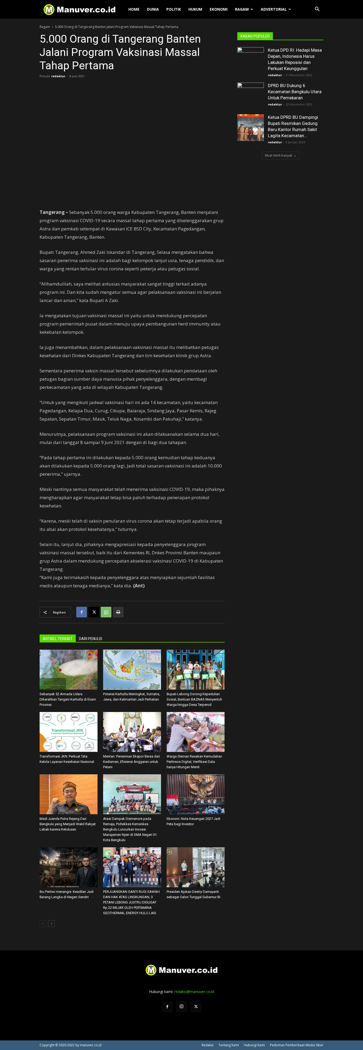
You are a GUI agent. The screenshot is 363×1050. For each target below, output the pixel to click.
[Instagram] (181, 1006)
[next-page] (51, 923)
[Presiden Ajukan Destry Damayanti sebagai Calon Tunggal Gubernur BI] (196, 867)
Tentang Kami (228, 1045)
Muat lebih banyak (278, 155)
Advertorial (274, 9)
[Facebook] (81, 612)
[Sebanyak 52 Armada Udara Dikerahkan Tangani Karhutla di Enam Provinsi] (69, 670)
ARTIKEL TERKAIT (58, 639)
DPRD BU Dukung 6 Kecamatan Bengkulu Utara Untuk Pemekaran (295, 91)
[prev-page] (43, 923)
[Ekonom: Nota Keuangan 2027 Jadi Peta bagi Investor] (196, 794)
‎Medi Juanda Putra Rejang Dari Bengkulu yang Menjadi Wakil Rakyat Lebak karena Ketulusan (68, 824)
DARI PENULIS (90, 639)
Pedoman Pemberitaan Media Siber (296, 1045)
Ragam (242, 9)
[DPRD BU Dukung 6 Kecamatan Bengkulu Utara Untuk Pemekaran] (250, 96)
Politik (173, 9)
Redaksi (207, 1045)
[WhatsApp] (106, 612)
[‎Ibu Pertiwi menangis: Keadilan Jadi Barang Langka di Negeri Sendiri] (69, 867)
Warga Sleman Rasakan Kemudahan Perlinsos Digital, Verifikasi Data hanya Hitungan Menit (194, 761)
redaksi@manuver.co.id (194, 991)
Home (134, 9)
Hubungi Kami (254, 1045)
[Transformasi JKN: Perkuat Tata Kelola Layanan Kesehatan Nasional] (69, 732)
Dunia (153, 9)
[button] (317, 9)
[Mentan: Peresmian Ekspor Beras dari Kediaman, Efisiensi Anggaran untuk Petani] (132, 732)
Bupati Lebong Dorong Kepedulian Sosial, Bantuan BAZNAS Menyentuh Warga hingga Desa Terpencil (194, 699)
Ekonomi (218, 9)
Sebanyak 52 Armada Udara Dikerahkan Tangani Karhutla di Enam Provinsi (68, 699)
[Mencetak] (118, 612)
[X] (93, 612)
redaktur (58, 76)
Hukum (195, 9)
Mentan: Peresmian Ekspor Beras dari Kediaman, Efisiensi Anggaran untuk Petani (131, 761)
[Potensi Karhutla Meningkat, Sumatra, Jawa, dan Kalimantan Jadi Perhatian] (132, 670)
